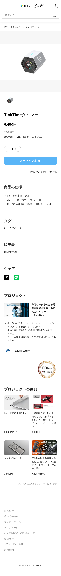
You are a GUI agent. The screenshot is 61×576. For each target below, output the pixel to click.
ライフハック (14, 228)
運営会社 (9, 510)
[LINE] (16, 277)
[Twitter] (6, 277)
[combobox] (29, 15)
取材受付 (9, 538)
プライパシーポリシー (16, 544)
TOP (6, 27)
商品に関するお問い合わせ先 (19, 533)
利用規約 (9, 550)
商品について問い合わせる (42, 171)
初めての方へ (11, 516)
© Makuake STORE (30, 566)
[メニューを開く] (4, 6)
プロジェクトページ (19, 27)
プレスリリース (12, 522)
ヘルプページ (11, 527)
